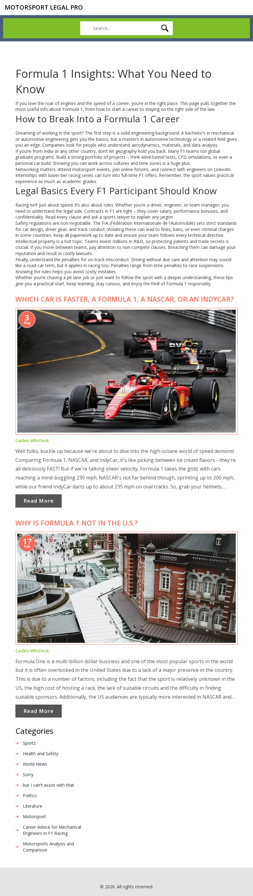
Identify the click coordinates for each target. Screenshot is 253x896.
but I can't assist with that (48, 785)
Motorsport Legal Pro (44, 7)
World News (35, 764)
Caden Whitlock (32, 440)
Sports (29, 743)
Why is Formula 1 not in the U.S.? (76, 522)
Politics (30, 795)
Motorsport (34, 816)
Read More (38, 500)
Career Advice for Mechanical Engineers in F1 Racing (52, 830)
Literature (32, 806)
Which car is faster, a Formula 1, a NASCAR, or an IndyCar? (124, 299)
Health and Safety (40, 753)
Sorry (28, 774)
